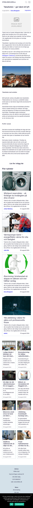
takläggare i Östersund (8, 55)
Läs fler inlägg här (16, 163)
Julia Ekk (6, 250)
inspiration (28, 10)
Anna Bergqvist (15, 10)
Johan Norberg (8, 209)
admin (5, 333)
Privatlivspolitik (19, 504)
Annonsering (16, 490)
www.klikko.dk (18, 482)
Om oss (16, 492)
